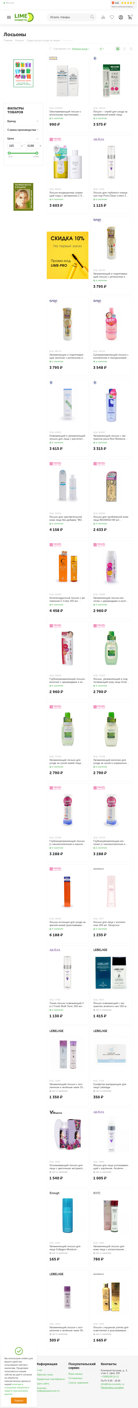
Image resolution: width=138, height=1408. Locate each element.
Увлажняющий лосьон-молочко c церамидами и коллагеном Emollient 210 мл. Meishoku (110, 599)
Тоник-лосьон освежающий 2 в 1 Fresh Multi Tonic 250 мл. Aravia (66, 1005)
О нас (39, 1370)
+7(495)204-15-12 (110, 1376)
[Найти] (93, 17)
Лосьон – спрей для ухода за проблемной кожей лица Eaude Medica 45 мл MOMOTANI (110, 113)
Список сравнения (78, 1382)
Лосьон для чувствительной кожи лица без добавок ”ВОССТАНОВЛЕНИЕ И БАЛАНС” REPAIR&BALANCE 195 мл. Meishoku (66, 518)
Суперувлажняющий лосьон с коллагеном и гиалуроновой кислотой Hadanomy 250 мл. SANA (110, 356)
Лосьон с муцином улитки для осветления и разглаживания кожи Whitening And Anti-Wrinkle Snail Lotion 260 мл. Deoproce (110, 1329)
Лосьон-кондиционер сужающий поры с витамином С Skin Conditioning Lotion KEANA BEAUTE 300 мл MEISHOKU (67, 194)
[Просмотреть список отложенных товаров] (111, 17)
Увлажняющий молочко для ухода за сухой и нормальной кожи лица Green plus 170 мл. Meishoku (110, 761)
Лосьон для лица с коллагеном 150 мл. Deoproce (109, 924)
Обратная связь (44, 1374)
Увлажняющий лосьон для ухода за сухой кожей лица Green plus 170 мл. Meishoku (66, 761)
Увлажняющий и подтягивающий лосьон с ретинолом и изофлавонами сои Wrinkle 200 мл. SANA (110, 275)
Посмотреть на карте (112, 1387)
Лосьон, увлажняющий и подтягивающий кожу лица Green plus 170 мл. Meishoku (110, 680)
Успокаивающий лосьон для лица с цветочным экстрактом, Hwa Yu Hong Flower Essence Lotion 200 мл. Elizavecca (67, 1167)
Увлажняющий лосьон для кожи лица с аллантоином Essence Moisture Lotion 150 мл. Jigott (109, 1248)
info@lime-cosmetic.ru (112, 1384)
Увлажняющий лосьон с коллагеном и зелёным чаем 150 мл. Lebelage (66, 1086)
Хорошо (19, 1400)
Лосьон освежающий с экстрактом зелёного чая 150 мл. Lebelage (110, 1005)
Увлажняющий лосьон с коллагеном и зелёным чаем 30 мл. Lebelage (66, 1329)
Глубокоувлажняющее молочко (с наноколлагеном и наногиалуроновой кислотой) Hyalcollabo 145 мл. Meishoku (110, 843)
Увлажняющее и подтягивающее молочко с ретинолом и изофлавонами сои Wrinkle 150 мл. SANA (66, 356)
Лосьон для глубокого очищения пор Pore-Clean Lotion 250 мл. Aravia (111, 194)
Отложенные (75, 1378)
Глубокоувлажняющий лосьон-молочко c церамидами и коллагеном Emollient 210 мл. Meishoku (67, 680)
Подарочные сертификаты (50, 1379)
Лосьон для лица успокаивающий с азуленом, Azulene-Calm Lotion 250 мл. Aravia (111, 1167)
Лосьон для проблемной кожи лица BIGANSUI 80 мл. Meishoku (110, 518)
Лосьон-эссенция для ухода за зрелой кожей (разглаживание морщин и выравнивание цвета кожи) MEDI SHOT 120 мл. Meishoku (67, 924)
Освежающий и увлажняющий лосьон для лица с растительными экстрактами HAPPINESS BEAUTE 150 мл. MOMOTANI (67, 437)
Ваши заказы (75, 1374)
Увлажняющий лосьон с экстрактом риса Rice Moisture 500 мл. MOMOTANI (109, 437)
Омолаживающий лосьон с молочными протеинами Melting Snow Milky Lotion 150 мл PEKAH (66, 113)
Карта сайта (42, 1383)
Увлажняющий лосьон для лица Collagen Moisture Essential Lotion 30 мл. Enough (67, 1248)
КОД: (51, 108)
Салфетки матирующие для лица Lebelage (109, 1086)
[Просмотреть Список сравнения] (102, 17)
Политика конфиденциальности (47, 1389)
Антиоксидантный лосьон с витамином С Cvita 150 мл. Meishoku (67, 599)
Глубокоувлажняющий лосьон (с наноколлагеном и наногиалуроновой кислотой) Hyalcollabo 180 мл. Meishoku (67, 843)
